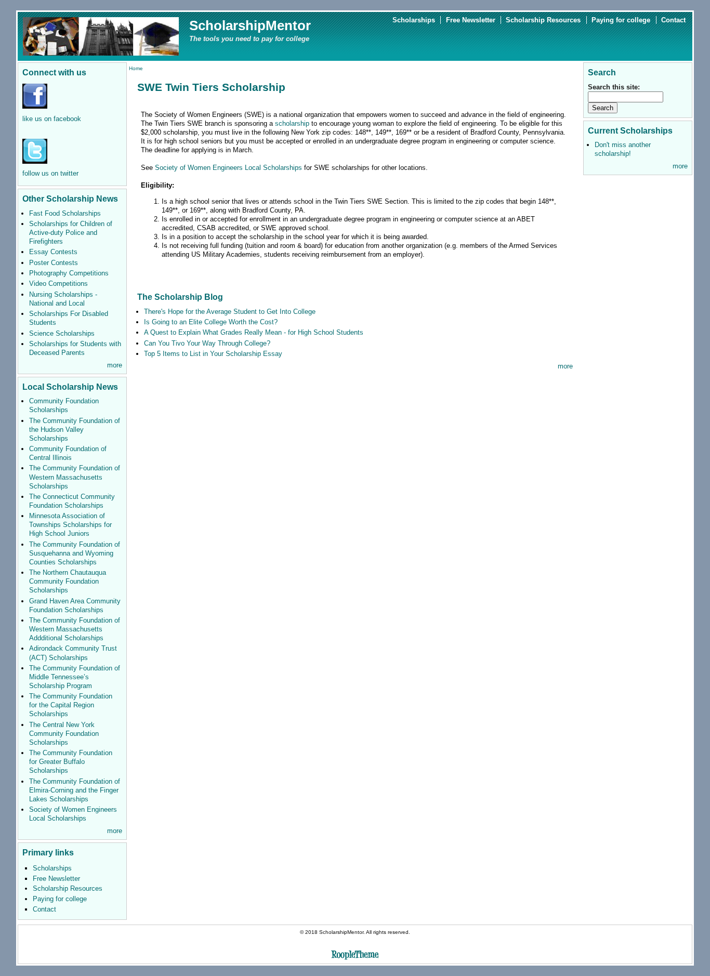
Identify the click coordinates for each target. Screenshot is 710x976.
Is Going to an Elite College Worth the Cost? (211, 322)
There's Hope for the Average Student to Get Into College (229, 311)
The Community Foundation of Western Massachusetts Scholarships (74, 477)
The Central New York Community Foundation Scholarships (64, 733)
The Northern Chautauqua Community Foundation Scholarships (67, 581)
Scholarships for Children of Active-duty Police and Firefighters (70, 232)
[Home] (101, 35)
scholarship (292, 123)
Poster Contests (53, 263)
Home (136, 68)
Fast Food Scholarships (65, 213)
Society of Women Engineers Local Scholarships (228, 168)
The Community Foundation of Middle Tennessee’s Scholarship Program (74, 677)
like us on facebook (51, 119)
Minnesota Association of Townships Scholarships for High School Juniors (70, 524)
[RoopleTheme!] (355, 956)
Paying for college (620, 20)
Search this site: (614, 87)
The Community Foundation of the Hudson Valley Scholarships (74, 429)
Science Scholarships (62, 333)
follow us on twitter (50, 173)
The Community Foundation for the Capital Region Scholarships (70, 705)
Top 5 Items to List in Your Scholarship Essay (213, 354)
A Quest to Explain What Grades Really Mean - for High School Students (253, 332)
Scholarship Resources (543, 20)
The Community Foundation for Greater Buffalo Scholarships (70, 761)
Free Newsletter (470, 20)
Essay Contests (53, 252)
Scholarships (413, 20)
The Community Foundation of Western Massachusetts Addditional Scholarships (74, 629)
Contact (673, 20)
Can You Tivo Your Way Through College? (207, 343)
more (114, 365)
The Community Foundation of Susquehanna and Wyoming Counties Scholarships (74, 553)
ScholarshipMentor (250, 25)
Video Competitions (58, 283)
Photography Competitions (69, 273)
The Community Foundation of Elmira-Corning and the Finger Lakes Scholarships (74, 790)
